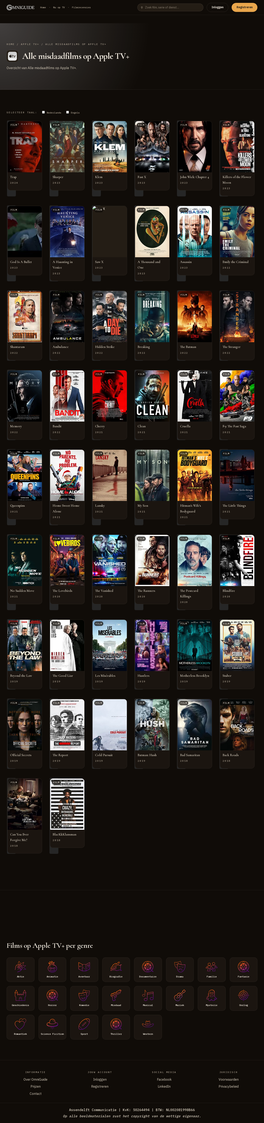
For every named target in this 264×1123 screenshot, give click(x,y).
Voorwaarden (229, 1079)
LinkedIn (164, 1086)
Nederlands (53, 112)
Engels (75, 112)
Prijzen (36, 1086)
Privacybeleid (229, 1086)
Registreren (245, 7)
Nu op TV (59, 7)
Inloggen (218, 7)
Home (43, 7)
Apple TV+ (30, 44)
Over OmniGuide (35, 1079)
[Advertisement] (132, 910)
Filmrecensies (81, 7)
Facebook (164, 1079)
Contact (35, 1094)
